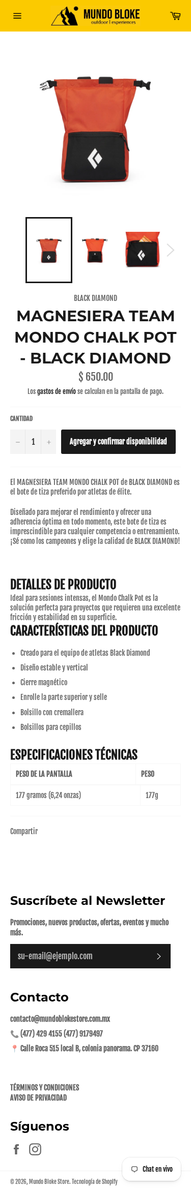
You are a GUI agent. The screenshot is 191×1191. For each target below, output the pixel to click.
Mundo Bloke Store (49, 1181)
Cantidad (21, 418)
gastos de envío (56, 391)
